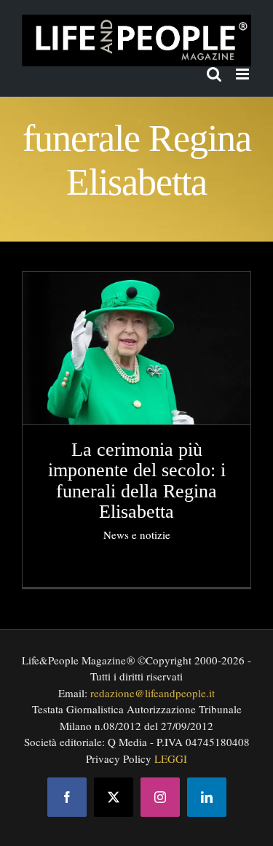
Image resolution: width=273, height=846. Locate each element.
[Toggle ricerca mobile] (214, 74)
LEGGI (170, 758)
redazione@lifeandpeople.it (152, 693)
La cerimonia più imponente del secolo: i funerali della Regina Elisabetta (137, 481)
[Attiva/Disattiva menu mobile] (243, 74)
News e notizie (136, 534)
